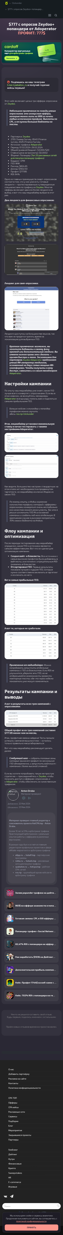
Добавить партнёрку (19, 1074)
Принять (31, 1227)
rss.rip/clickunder (25, 413)
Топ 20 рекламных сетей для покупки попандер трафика (34, 156)
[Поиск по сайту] (55, 15)
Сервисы (12, 1116)
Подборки (13, 1121)
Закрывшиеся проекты (19, 1135)
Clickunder (17, 3)
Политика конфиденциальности (24, 1088)
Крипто (12, 1168)
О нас (11, 1069)
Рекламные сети (16, 1112)
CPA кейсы (13, 1107)
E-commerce (14, 1182)
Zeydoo (11, 103)
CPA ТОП (12, 1098)
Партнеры (13, 1139)
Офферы (12, 1102)
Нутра (11, 1159)
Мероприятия (15, 1130)
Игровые (12, 1186)
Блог (10, 1125)
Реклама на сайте (17, 1078)
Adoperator (36, 144)
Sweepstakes (15, 1173)
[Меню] (50, 15)
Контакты (13, 1083)
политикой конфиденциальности (31, 1221)
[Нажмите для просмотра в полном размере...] (32, 222)
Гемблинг (13, 1149)
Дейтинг (12, 1154)
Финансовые (15, 1163)
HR (9, 1177)
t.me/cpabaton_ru (17, 84)
